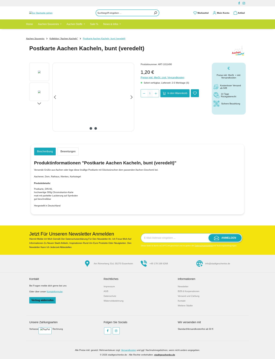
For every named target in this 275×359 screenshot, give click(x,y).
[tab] (45, 151)
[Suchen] (155, 13)
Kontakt (181, 300)
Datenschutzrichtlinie (204, 246)
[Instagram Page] (244, 3)
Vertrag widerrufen (42, 300)
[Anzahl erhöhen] (156, 93)
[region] (82, 97)
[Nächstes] (131, 97)
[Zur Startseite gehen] (45, 13)
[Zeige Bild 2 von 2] (95, 128)
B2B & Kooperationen (188, 291)
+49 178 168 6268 (158, 263)
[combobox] (124, 13)
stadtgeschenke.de (164, 354)
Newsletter (183, 286)
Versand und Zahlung (188, 296)
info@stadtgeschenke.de (217, 263)
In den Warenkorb (177, 93)
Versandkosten (128, 350)
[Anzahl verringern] (144, 93)
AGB (106, 291)
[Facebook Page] (239, 3)
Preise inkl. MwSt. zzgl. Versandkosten (162, 77)
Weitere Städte (185, 305)
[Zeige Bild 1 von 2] (91, 128)
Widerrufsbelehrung (113, 300)
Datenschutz (110, 296)
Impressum (109, 286)
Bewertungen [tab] (68, 151)
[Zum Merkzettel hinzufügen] (195, 93)
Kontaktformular (55, 291)
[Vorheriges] (55, 97)
